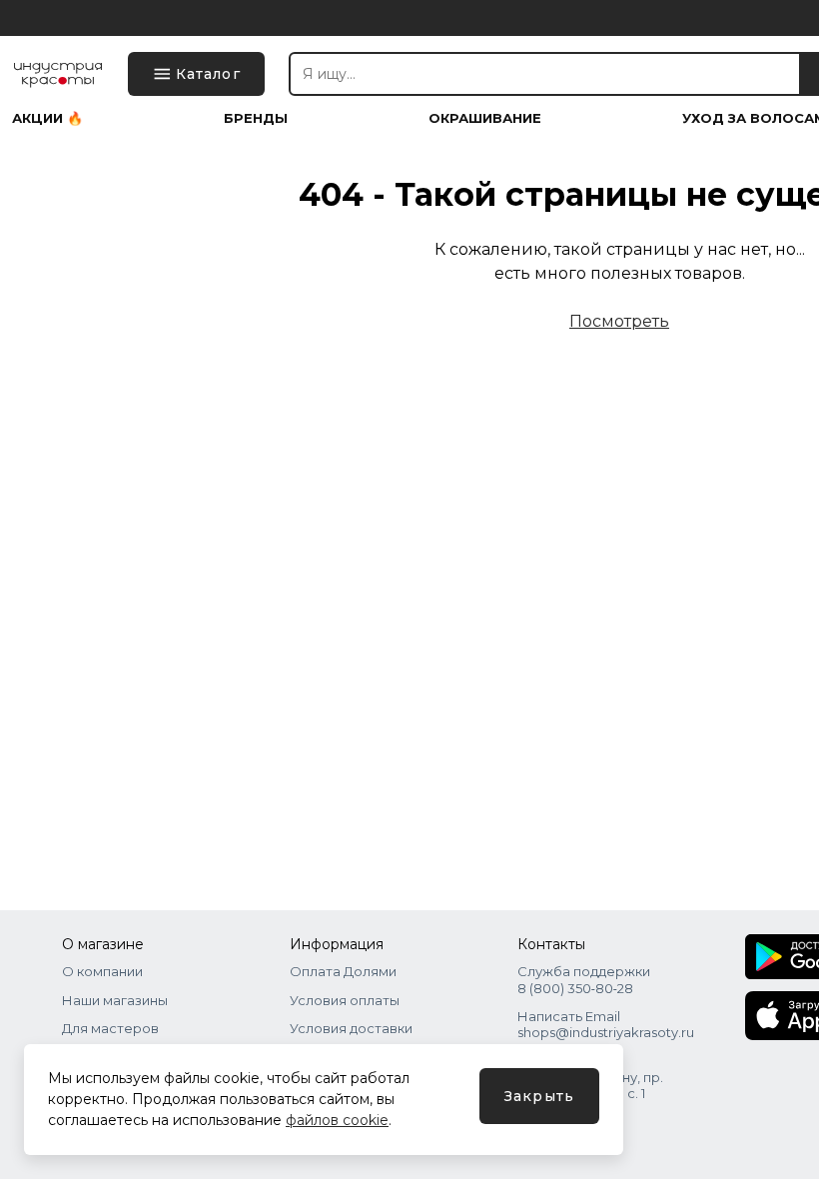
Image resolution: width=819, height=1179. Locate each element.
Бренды (256, 118)
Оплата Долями (343, 971)
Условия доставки (351, 1028)
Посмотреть (619, 321)
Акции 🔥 (47, 118)
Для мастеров (110, 1028)
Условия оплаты (345, 1000)
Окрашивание (484, 118)
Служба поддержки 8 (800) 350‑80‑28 (583, 979)
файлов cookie (337, 1120)
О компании (102, 971)
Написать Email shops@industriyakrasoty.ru (605, 1024)
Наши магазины (115, 1000)
